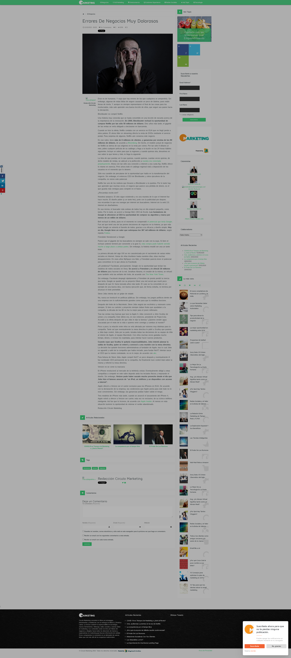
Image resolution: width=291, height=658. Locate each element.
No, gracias (276, 646)
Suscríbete (254, 646)
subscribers (253, 651)
